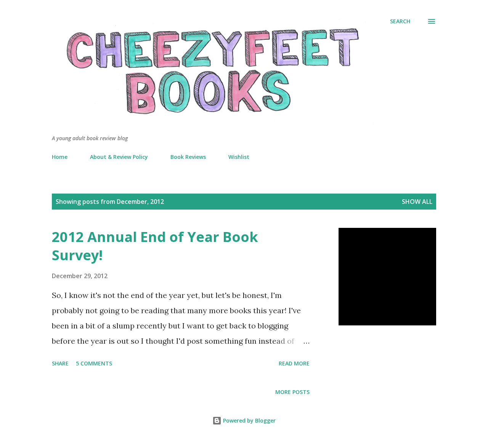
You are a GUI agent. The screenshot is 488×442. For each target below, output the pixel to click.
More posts (292, 392)
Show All (417, 201)
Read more (294, 363)
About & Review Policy (119, 156)
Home (59, 156)
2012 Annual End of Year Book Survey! (155, 245)
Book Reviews (188, 156)
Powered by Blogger (249, 420)
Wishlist (238, 156)
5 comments (94, 363)
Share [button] (60, 363)
